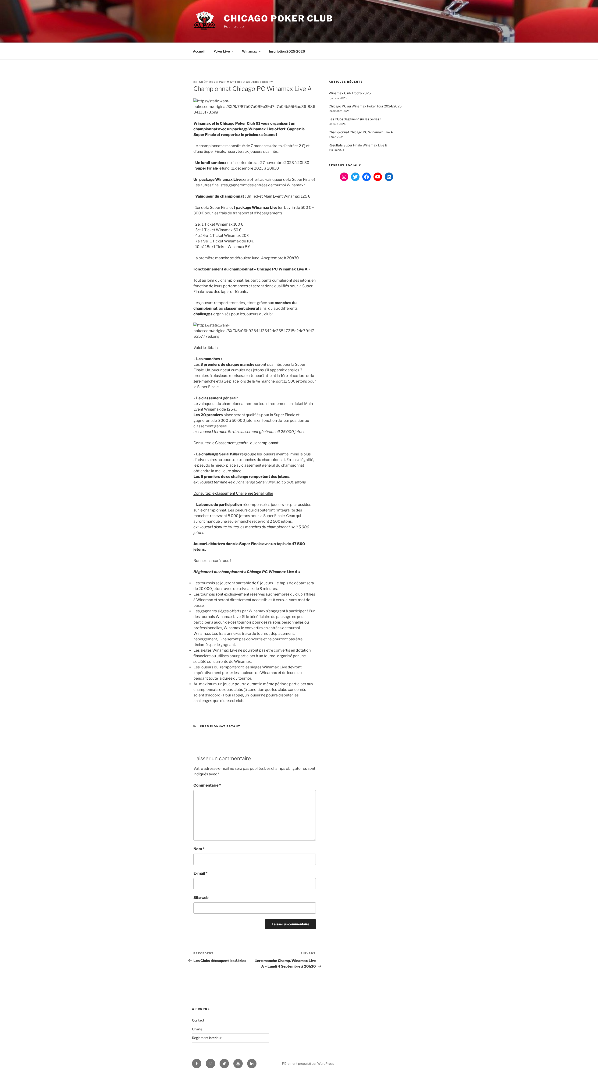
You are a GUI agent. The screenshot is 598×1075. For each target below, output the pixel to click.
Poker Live (222, 51)
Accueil (199, 51)
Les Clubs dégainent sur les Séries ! (355, 119)
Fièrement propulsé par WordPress (308, 1063)
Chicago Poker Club (278, 18)
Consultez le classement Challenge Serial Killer (233, 493)
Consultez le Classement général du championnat (235, 443)
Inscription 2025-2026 (287, 51)
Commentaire (207, 785)
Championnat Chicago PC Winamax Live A (361, 132)
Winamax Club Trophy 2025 (350, 93)
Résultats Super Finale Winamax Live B (358, 145)
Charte (197, 1029)
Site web (201, 897)
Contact (198, 1020)
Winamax (249, 51)
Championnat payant (220, 726)
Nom (199, 849)
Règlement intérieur (206, 1038)
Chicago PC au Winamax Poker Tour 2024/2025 (365, 106)
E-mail (200, 873)
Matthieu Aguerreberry (250, 82)
